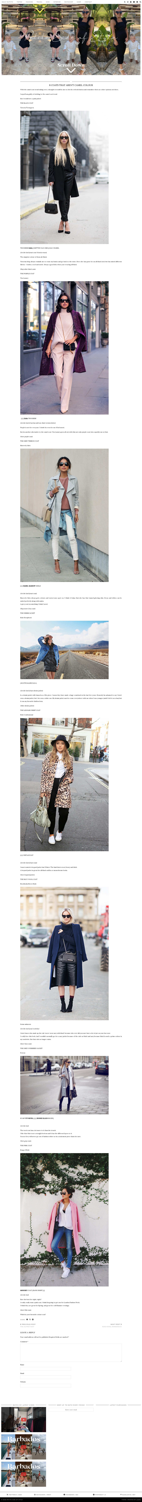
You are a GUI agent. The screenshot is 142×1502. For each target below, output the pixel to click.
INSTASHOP (68, 2)
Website (23, 1382)
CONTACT (88, 2)
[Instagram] (128, 2)
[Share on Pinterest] (32, 1319)
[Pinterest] (131, 2)
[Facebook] (137, 2)
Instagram (43, 1494)
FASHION (29, 2)
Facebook (71, 1494)
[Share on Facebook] (27, 1319)
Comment (24, 1342)
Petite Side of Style (15, 1499)
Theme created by (131, 1499)
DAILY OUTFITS (7, 2)
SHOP (79, 2)
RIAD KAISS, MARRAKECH (112, 1325)
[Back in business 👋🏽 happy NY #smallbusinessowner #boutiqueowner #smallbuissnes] (23, 1419)
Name (22, 1365)
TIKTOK (19, 2)
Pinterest (100, 1494)
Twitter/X (15, 1494)
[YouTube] (134, 2)
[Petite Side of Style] (71, 39)
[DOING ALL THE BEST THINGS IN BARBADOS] (23, 1446)
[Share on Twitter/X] (30, 1319)
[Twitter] (125, 2)
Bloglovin (128, 1494)
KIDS (48, 2)
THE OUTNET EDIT (28, 1325)
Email (22, 1373)
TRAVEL (39, 2)
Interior (57, 2)
